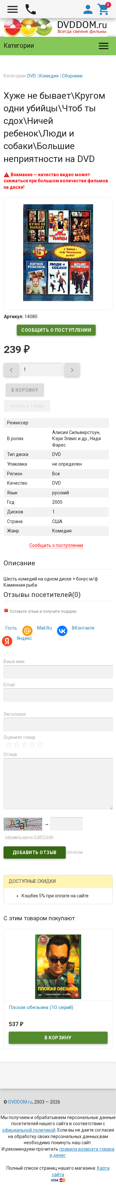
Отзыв (10, 754)
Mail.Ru (44, 628)
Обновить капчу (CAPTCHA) (29, 837)
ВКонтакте (83, 628)
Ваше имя (14, 661)
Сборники (72, 75)
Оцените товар (19, 737)
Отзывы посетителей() (42, 595)
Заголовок (15, 714)
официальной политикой (28, 1130)
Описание (19, 563)
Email (9, 684)
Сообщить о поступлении (56, 330)
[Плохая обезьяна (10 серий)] (58, 966)
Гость (11, 628)
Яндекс (24, 638)
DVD (31, 75)
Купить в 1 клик (27, 406)
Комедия (49, 75)
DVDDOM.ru (20, 1102)
